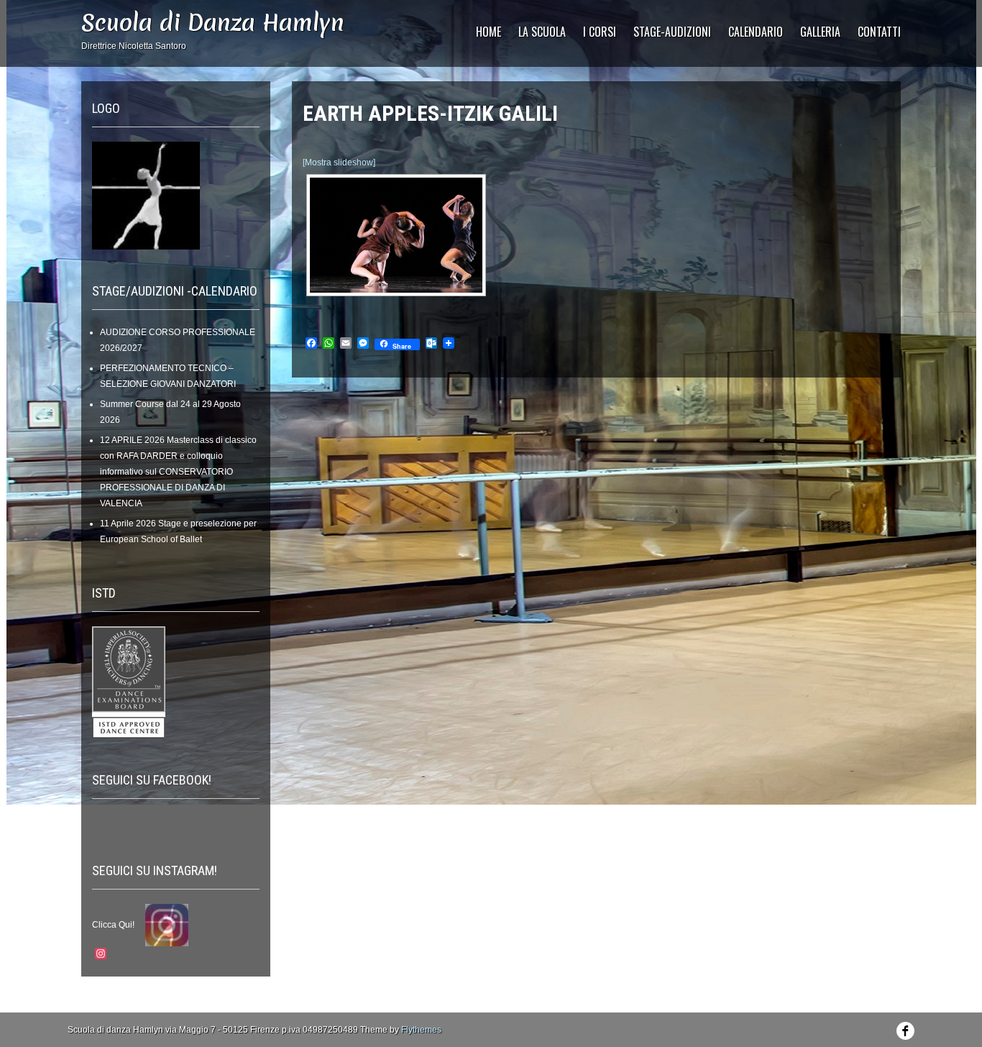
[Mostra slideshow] (339, 162)
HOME (488, 31)
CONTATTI (879, 31)
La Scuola (542, 31)
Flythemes (421, 1030)
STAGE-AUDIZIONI (672, 31)
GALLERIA (820, 31)
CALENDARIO (755, 31)
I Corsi (599, 31)
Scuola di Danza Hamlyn (212, 22)
